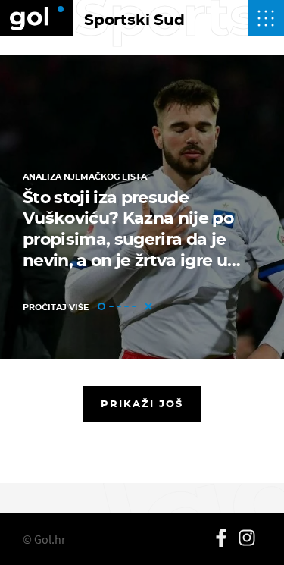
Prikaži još (142, 403)
